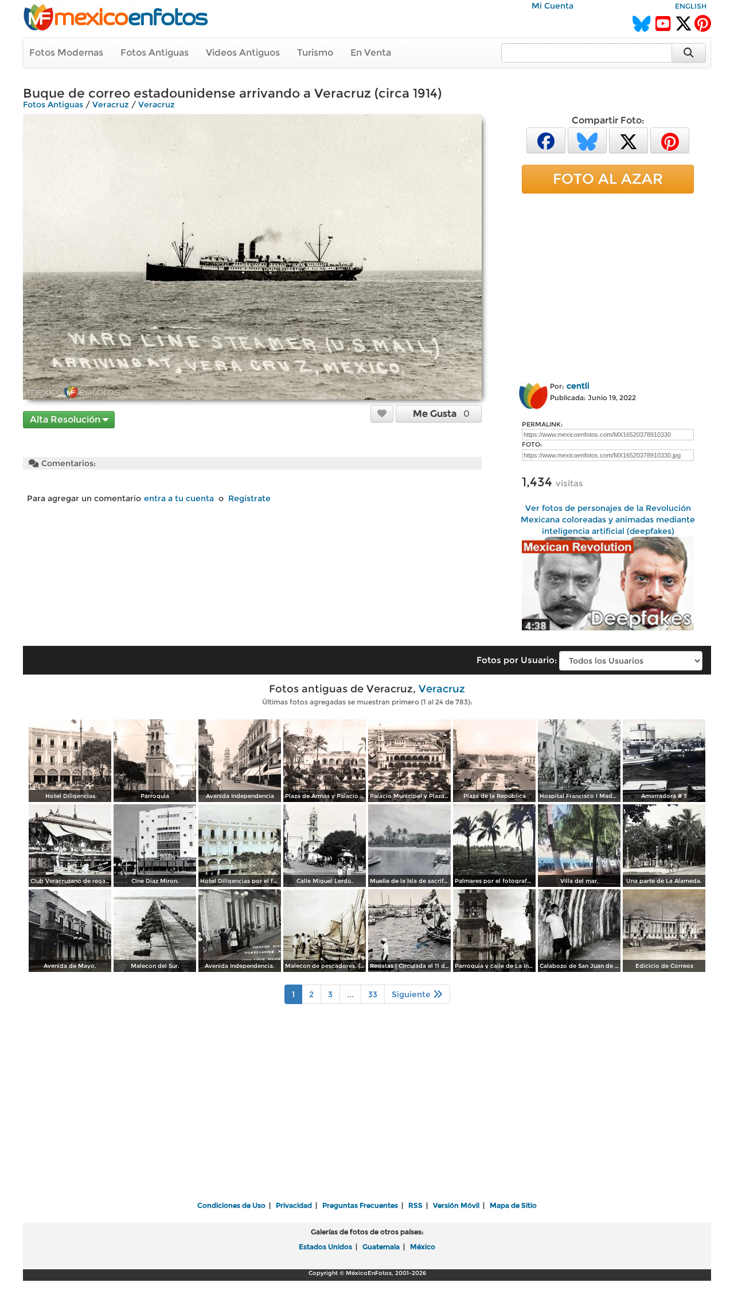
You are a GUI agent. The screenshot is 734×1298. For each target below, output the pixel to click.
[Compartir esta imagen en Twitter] (628, 139)
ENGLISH (690, 6)
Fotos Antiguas (154, 52)
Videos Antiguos (243, 52)
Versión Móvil (456, 1205)
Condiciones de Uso (231, 1205)
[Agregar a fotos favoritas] (381, 413)
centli (578, 386)
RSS (415, 1205)
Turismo (315, 52)
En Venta (370, 52)
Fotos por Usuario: (517, 659)
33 (372, 994)
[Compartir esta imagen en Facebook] (545, 139)
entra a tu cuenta (179, 498)
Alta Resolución (66, 419)
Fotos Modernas (66, 52)
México (422, 1246)
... (350, 994)
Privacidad (294, 1205)
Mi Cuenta (552, 6)
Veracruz (110, 104)
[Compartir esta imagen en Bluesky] (587, 139)
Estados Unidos (325, 1246)
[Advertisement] (608, 285)
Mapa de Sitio (513, 1205)
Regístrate (249, 498)
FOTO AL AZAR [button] (608, 178)
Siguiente (412, 994)
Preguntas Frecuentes (360, 1205)
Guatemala (381, 1246)
